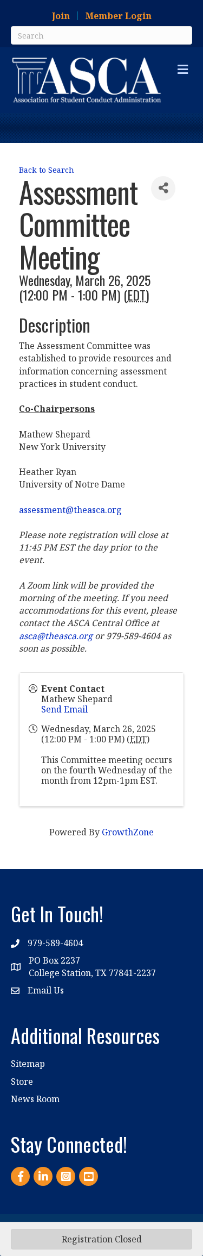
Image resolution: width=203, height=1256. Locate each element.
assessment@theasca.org (70, 510)
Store (22, 1082)
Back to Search (46, 170)
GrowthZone (128, 832)
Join (61, 15)
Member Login (119, 15)
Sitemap (28, 1064)
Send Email (64, 709)
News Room (35, 1099)
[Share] (163, 188)
